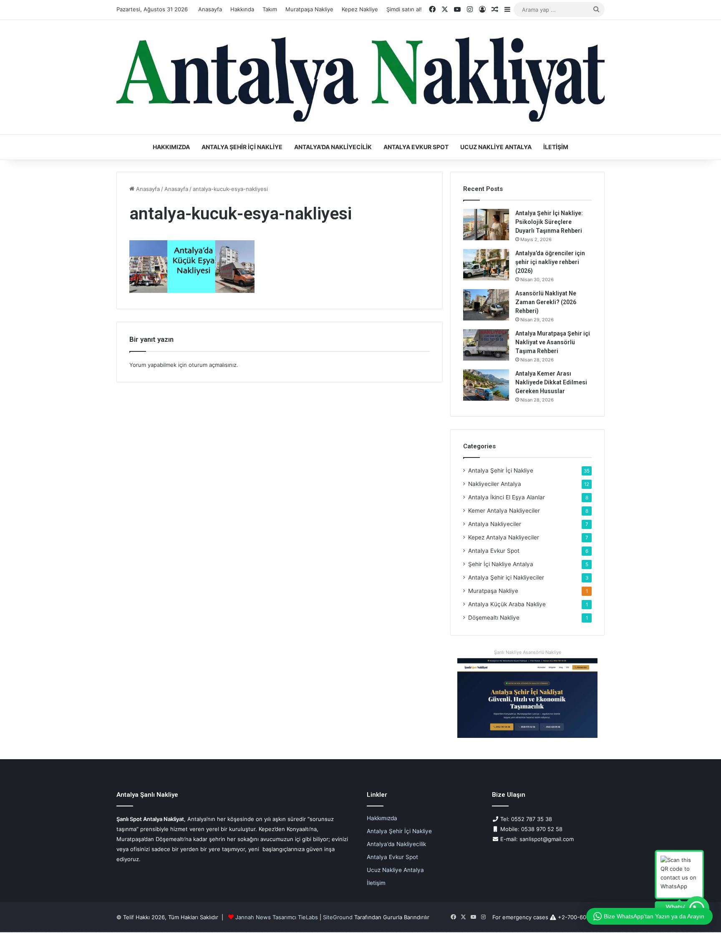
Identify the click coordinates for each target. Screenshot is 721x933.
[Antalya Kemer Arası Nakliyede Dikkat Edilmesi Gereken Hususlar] (486, 385)
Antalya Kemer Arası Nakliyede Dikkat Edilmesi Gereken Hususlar (551, 382)
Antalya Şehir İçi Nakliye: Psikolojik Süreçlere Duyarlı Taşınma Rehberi (549, 222)
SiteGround (338, 917)
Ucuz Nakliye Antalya (496, 146)
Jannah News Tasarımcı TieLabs (276, 917)
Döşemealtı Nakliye (493, 617)
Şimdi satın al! (404, 9)
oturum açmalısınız (213, 364)
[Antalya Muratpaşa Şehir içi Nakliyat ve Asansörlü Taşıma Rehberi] (486, 345)
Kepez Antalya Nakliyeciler (503, 537)
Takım (269, 9)
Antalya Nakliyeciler (494, 524)
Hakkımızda (171, 146)
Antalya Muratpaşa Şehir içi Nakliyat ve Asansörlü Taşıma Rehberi (552, 342)
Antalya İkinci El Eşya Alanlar (506, 497)
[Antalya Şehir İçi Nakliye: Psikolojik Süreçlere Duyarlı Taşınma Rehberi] (486, 224)
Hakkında (242, 9)
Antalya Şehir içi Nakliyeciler (506, 577)
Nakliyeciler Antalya (494, 483)
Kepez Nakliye (360, 9)
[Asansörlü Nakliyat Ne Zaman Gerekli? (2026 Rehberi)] (486, 304)
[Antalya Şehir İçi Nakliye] (360, 77)
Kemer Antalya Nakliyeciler (504, 510)
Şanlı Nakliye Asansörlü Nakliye (527, 652)
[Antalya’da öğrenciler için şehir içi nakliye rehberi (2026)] (486, 264)
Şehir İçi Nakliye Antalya (500, 564)
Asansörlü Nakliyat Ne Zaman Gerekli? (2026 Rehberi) (545, 302)
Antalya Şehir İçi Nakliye (242, 146)
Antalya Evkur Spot (416, 146)
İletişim (555, 146)
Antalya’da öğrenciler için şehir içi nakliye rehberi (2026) (550, 262)
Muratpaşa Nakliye (309, 9)
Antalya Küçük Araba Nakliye (507, 604)
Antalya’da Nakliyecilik (333, 146)
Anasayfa (210, 9)
